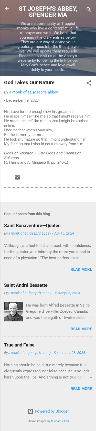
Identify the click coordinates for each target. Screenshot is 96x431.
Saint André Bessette (26, 285)
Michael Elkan (60, 421)
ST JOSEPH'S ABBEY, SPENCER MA (48, 11)
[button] (89, 84)
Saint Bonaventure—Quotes (32, 225)
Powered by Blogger (51, 411)
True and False (19, 345)
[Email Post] (17, 179)
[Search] (89, 10)
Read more (81, 269)
